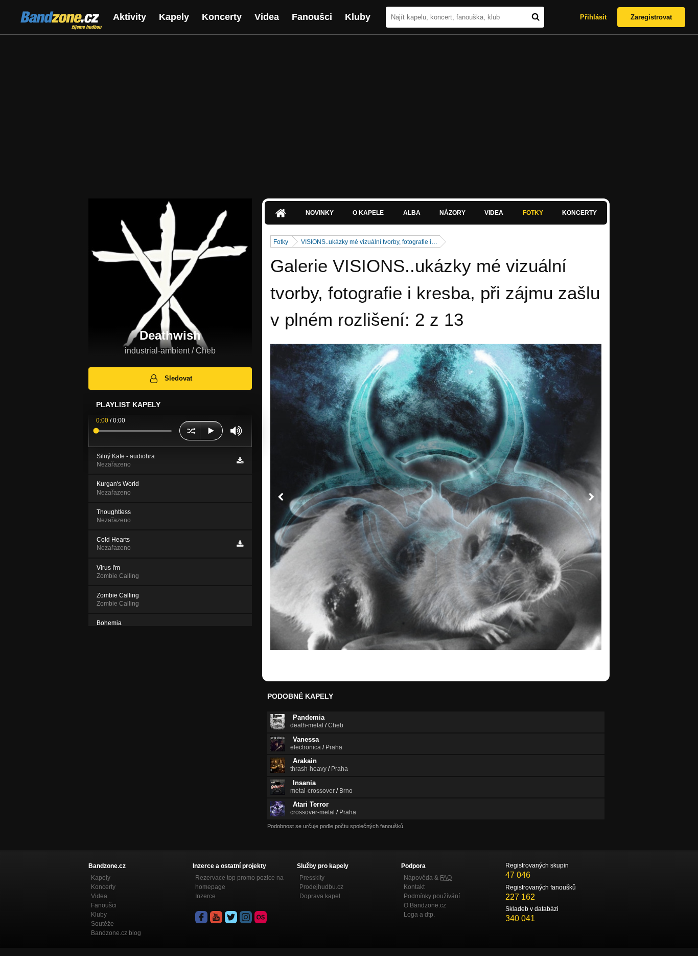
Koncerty (222, 17)
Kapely (174, 17)
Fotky (533, 212)
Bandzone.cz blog (116, 933)
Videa (266, 17)
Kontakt (414, 887)
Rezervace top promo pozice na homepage (239, 882)
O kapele (368, 212)
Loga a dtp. (419, 914)
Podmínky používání (432, 896)
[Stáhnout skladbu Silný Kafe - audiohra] (240, 460)
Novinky (320, 212)
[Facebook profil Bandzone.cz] (201, 917)
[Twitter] (231, 917)
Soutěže (102, 923)
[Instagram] (246, 917)
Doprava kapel (319, 896)
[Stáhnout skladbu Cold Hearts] (240, 543)
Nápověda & (428, 877)
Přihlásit (593, 17)
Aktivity (129, 17)
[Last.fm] (260, 917)
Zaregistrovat (651, 17)
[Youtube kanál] (216, 917)
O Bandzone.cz (425, 905)
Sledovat (178, 378)
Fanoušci (312, 17)
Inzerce (205, 896)
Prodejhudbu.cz (321, 887)
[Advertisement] (349, 111)
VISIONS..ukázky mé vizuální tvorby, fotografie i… (369, 242)
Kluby (357, 17)
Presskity (311, 877)
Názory (452, 212)
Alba (412, 212)
